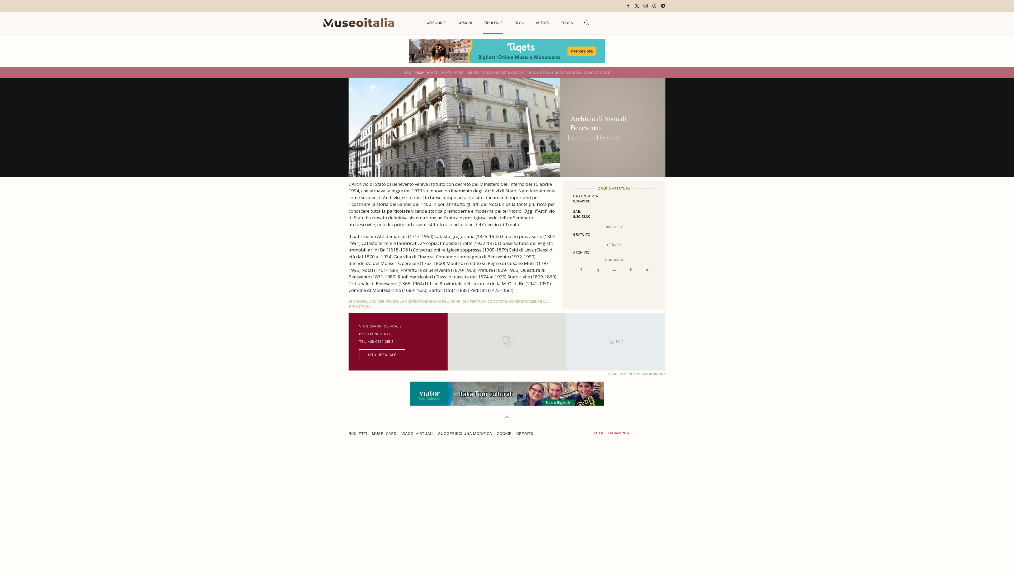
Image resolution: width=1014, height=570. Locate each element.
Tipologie (493, 23)
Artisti (542, 23)
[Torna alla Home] (359, 22)
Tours (567, 23)
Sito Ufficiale (382, 355)
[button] (586, 22)
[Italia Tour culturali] (507, 393)
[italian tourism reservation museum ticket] (507, 51)
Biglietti (358, 433)
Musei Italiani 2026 (612, 433)
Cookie (504, 433)
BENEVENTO (610, 137)
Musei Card (384, 433)
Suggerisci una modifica (465, 433)
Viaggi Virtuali (417, 433)
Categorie (435, 23)
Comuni (464, 23)
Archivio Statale (583, 137)
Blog (519, 23)
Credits (524, 433)
